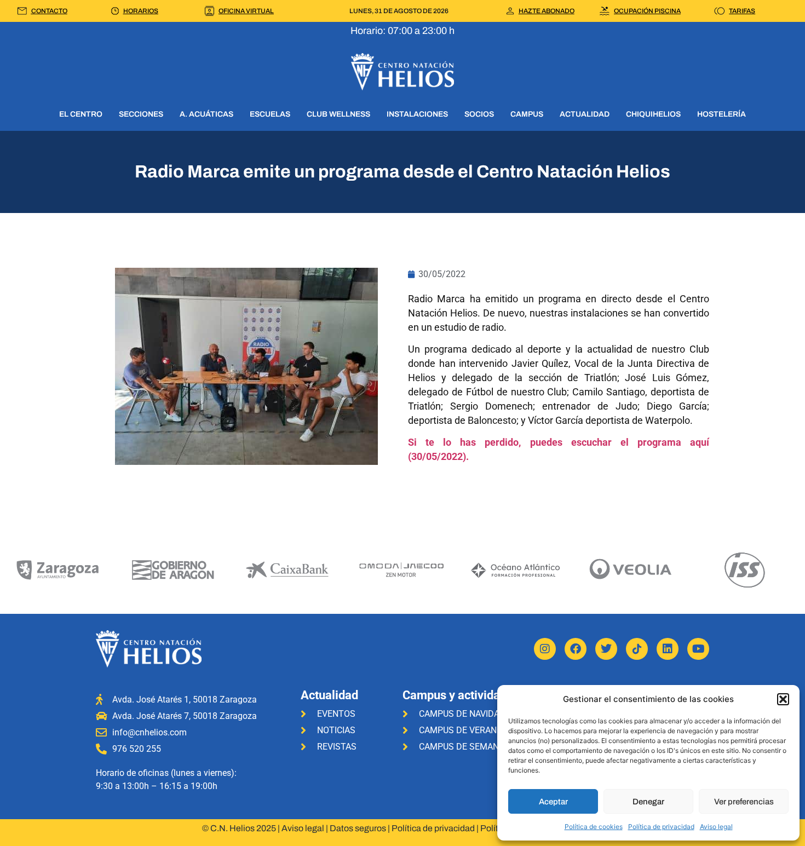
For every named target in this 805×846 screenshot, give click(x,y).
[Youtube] (698, 649)
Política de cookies (594, 826)
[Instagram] (545, 649)
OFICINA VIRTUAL (246, 11)
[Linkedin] (668, 649)
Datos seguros (358, 828)
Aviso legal (716, 826)
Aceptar (553, 801)
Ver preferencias (744, 801)
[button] (783, 699)
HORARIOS (140, 11)
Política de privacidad (661, 826)
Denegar (648, 801)
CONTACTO (49, 11)
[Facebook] (575, 649)
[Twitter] (606, 649)
